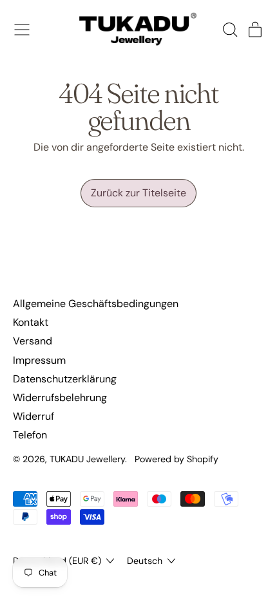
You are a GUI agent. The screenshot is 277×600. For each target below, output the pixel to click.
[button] (229, 30)
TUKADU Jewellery (87, 459)
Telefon (30, 435)
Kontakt (30, 322)
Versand (32, 341)
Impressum (39, 360)
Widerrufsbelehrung (60, 397)
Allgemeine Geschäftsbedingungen (95, 303)
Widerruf (33, 416)
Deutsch (144, 561)
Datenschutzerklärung (65, 379)
